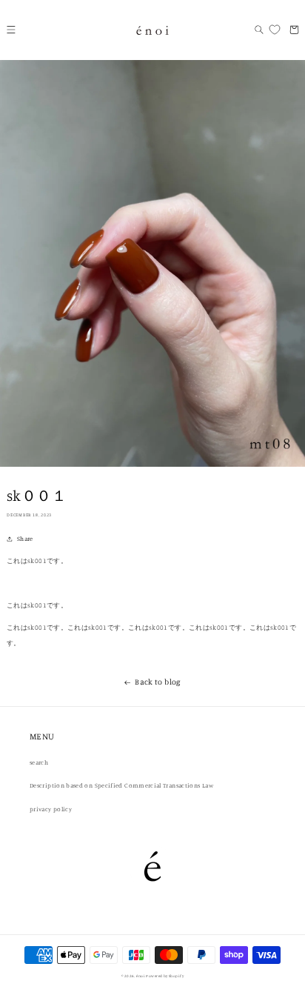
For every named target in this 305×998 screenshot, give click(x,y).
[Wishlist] (274, 29)
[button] (11, 29)
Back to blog (158, 681)
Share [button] (25, 538)
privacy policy (51, 809)
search (39, 762)
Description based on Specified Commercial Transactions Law (121, 785)
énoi (140, 976)
